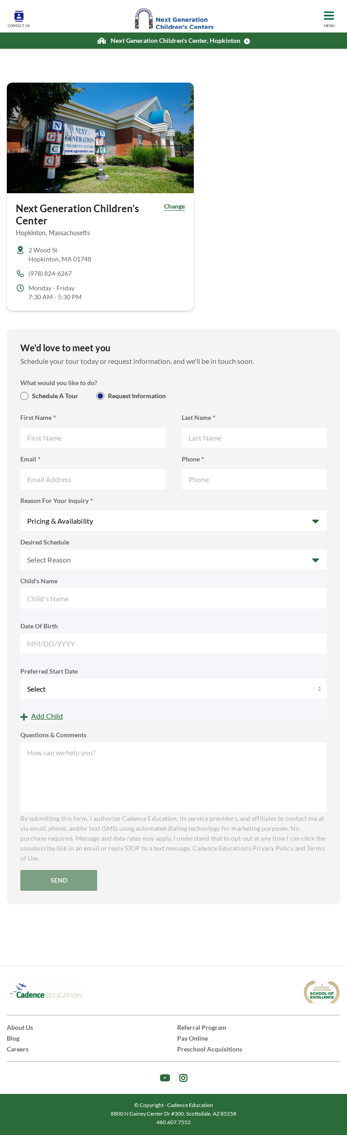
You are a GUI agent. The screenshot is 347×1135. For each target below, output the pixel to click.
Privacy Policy (273, 848)
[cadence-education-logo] (45, 990)
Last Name (196, 417)
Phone (191, 459)
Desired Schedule (44, 542)
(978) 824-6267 (50, 273)
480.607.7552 (173, 1122)
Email (28, 459)
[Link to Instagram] (183, 1078)
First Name (36, 417)
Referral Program (201, 1027)
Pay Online (192, 1038)
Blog (13, 1038)
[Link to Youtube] (165, 1078)
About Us (20, 1027)
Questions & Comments (53, 735)
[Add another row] (41, 717)
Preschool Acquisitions (209, 1049)
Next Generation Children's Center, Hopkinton (175, 40)
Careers (17, 1049)
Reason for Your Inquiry (54, 500)
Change (174, 206)
